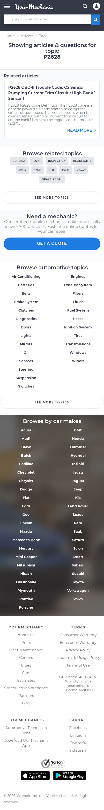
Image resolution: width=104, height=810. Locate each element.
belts (26, 293)
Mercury (26, 548)
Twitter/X (78, 743)
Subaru (78, 565)
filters (78, 293)
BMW (26, 447)
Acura (26, 430)
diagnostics (26, 319)
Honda (78, 438)
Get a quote (52, 243)
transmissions (78, 344)
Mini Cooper (26, 557)
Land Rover (78, 506)
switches (26, 386)
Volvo (78, 599)
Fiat (26, 498)
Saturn (78, 540)
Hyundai (78, 455)
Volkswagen (78, 590)
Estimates (26, 680)
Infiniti (78, 464)
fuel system (78, 310)
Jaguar (78, 481)
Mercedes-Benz (26, 540)
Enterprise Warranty (78, 642)
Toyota (78, 582)
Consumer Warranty (78, 635)
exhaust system (78, 285)
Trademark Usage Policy (78, 657)
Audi (26, 438)
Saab (78, 531)
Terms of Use (78, 665)
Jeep (78, 489)
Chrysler (26, 481)
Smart (78, 557)
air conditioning (26, 276)
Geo (26, 514)
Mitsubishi (26, 565)
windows (78, 352)
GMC (78, 430)
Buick (26, 455)
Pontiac (26, 599)
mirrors (26, 344)
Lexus (78, 514)
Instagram (78, 750)
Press (26, 642)
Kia (78, 498)
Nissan (26, 574)
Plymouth (26, 590)
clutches (26, 310)
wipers (78, 361)
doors (26, 327)
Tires (78, 336)
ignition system (78, 327)
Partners (26, 695)
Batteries (26, 285)
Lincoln (26, 523)
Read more (80, 130)
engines (78, 276)
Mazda (26, 531)
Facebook (78, 727)
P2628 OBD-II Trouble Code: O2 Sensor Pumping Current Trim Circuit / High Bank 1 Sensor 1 (52, 93)
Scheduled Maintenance (26, 688)
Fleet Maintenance (26, 650)
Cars (26, 672)
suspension (26, 378)
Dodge (26, 489)
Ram (78, 523)
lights (26, 336)
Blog (26, 703)
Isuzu (78, 472)
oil (26, 352)
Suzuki (78, 574)
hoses (78, 319)
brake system (26, 302)
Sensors (26, 361)
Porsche (26, 607)
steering (26, 369)
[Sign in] (96, 6)
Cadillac (26, 464)
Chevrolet (26, 472)
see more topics (52, 197)
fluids (78, 302)
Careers (26, 657)
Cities (26, 665)
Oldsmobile (26, 582)
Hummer (78, 447)
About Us (26, 635)
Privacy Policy (78, 650)
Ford (26, 506)
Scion (78, 548)
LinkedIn (78, 735)
